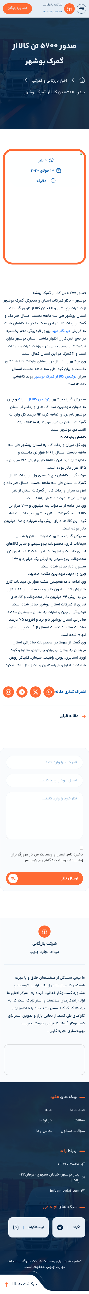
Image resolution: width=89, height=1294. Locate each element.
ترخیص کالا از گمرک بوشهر (55, 377)
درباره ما (45, 1121)
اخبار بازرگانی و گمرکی (49, 81)
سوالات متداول (73, 1131)
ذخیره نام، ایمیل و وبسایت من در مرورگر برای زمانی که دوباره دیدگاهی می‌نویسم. (46, 857)
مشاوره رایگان (17, 8)
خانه (48, 1110)
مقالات (80, 1121)
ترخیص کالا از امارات (33, 399)
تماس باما (44, 1131)
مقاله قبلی (69, 716)
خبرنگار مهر (62, 331)
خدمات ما (77, 1110)
